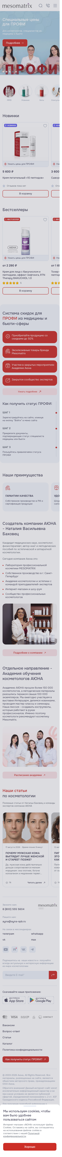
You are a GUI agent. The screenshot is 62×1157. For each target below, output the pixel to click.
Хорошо (29, 1147)
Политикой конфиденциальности (21, 1135)
